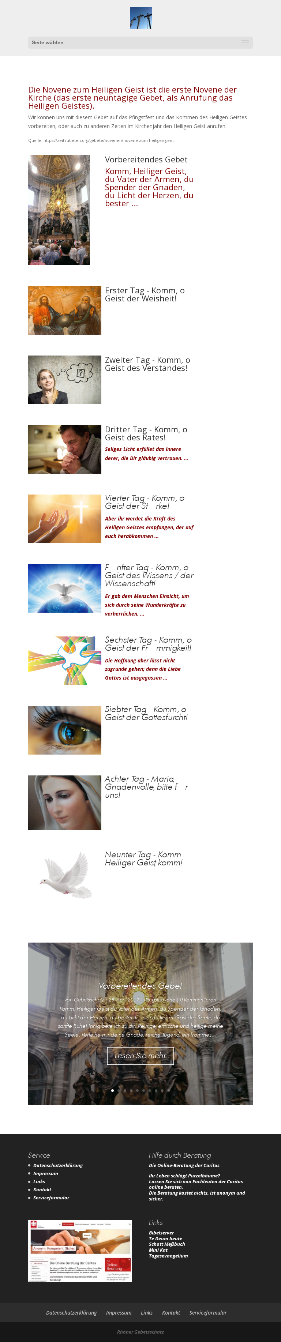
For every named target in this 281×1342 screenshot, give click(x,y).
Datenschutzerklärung (58, 1165)
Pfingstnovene (159, 1000)
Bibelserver (161, 1232)
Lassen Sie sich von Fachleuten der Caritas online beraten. (196, 1184)
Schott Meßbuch (167, 1244)
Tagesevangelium (168, 1255)
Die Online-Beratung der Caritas (184, 1165)
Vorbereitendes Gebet (140, 986)
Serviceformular (51, 1197)
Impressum (45, 1173)
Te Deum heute (165, 1238)
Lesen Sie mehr (140, 1056)
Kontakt (42, 1189)
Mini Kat (158, 1250)
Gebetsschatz (89, 1000)
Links (39, 1181)
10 (168, 1090)
